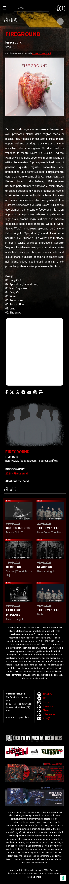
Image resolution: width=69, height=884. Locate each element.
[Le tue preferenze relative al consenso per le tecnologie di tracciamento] (63, 878)
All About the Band (17, 481)
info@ (46, 718)
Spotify (47, 694)
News (46, 710)
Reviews (48, 706)
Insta (46, 702)
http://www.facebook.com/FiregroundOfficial (31, 460)
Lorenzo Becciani (41, 53)
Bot (45, 698)
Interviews (49, 714)
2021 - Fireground (16, 473)
